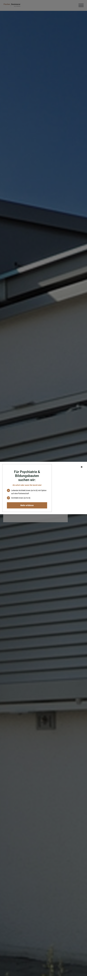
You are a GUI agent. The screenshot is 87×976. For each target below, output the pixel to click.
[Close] (81, 467)
